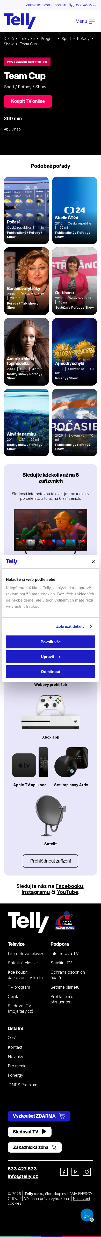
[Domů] (20, 21)
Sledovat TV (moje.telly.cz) (20, 1008)
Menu (82, 21)
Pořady (83, 38)
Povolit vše (51, 642)
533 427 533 (22, 1168)
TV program (19, 987)
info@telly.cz (23, 1176)
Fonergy (15, 1075)
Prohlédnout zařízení (50, 861)
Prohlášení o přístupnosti (62, 999)
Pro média (17, 1065)
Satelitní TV (61, 962)
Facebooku (69, 886)
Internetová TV (65, 953)
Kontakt (60, 5)
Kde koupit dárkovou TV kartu (25, 975)
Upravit (47, 656)
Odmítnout (50, 671)
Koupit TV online (28, 101)
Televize (27, 38)
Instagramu (36, 892)
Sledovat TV (26, 1132)
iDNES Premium (22, 1084)
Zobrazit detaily (70, 626)
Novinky (15, 1056)
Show (8, 44)
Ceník (13, 996)
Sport (66, 38)
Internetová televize (26, 953)
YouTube (67, 892)
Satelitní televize (23, 962)
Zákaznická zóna (39, 5)
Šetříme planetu (65, 987)
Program (48, 38)
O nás (13, 1037)
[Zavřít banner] (93, 561)
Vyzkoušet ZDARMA (34, 1116)
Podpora (60, 944)
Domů (9, 38)
